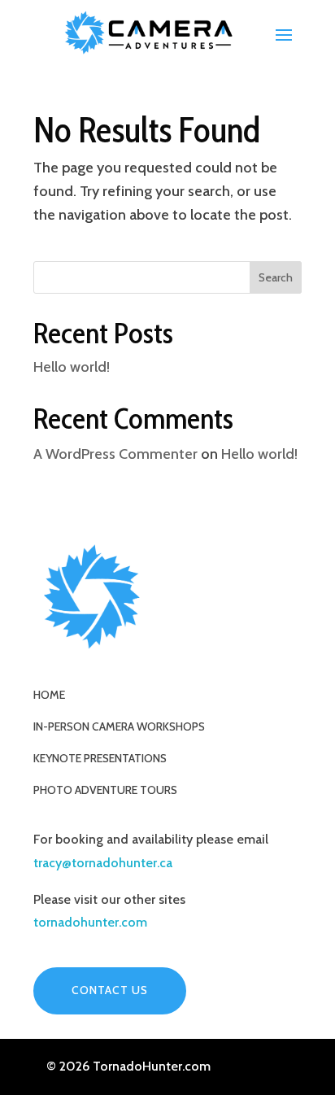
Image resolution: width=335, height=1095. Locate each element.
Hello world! (71, 367)
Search (276, 277)
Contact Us (110, 990)
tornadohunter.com (90, 922)
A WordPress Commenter (115, 454)
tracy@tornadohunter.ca (102, 862)
